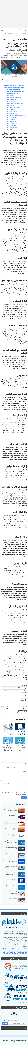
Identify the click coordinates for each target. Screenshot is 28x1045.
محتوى (11, 690)
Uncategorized (9, 743)
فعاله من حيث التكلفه (15, 107)
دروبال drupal (4, 57)
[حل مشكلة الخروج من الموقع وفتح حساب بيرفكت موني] (21, 810)
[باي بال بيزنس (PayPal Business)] (21, 836)
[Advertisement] (14, 14)
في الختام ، (12, 129)
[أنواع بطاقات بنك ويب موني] (21, 887)
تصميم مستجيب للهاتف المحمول (17, 91)
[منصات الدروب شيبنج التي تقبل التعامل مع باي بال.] (21, 861)
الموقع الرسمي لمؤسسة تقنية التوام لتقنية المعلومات (14, 948)
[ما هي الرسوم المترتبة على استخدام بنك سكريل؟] (21, 893)
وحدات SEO (12, 119)
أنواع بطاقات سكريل (12, 898)
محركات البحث (5, 690)
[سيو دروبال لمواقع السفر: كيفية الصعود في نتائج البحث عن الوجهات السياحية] (8, 740)
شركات (21, 690)
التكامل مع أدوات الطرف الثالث (16, 103)
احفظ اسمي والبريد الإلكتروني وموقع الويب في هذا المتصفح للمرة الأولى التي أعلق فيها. (14, 793)
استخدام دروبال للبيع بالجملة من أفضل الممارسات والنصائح (22, 710)
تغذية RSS (20, 1028)
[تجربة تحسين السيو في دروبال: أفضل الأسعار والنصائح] (20, 726)
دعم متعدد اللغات (13, 101)
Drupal (8, 178)
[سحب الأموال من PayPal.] (21, 855)
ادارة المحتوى (12, 99)
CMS (9, 150)
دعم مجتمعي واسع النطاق (15, 97)
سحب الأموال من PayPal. (11, 853)
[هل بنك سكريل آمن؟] (21, 817)
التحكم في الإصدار (14, 125)
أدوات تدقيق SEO (14, 111)
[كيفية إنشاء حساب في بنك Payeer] (21, 849)
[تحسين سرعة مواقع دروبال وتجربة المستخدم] (8, 726)
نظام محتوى (24, 692)
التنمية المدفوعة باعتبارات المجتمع (18, 115)
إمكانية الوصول (13, 109)
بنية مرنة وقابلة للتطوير (14, 89)
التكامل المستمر (13, 127)
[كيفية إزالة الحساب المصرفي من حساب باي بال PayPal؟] (21, 868)
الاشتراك (5, 1023)
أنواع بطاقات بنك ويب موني (11, 885)
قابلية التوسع (13, 121)
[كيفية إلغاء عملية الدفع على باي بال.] (21, 880)
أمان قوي (11, 95)
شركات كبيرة (16, 690)
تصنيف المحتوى (13, 123)
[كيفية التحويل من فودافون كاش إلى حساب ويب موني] (21, 874)
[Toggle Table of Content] (2, 83)
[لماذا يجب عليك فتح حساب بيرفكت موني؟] (21, 829)
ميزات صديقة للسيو (13, 93)
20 (22, 685)
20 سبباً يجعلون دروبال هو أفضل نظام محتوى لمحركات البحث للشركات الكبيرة (14, 688)
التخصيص (11, 105)
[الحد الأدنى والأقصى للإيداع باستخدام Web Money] (21, 842)
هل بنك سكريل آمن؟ (12, 815)
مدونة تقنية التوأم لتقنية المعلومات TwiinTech (18, 29)
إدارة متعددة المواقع (14, 113)
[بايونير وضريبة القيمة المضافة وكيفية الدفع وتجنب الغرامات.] (21, 823)
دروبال (25, 690)
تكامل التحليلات (13, 117)
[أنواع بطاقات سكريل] (21, 900)
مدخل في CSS (4, 708)
